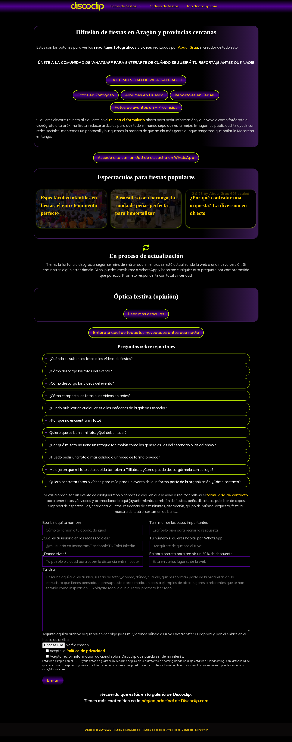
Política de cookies (153, 730)
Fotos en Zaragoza (95, 95)
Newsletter (201, 730)
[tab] (146, 359)
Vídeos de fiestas (164, 6)
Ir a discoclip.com (202, 6)
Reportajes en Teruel (195, 95)
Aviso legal (173, 730)
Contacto (187, 730)
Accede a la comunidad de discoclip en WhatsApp (146, 158)
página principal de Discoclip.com (175, 700)
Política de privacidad (85, 650)
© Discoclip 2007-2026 (98, 730)
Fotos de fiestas (123, 6)
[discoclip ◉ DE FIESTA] (87, 6)
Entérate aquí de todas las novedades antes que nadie (146, 333)
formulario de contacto (227, 495)
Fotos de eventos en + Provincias (146, 108)
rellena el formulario (127, 120)
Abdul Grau (188, 47)
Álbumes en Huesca (144, 95)
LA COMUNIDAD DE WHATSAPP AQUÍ (146, 80)
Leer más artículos (146, 314)
